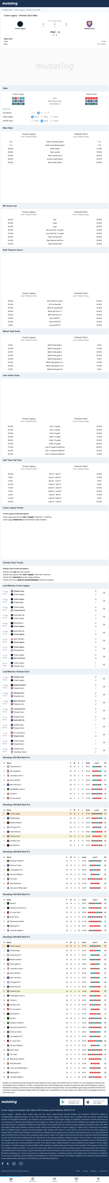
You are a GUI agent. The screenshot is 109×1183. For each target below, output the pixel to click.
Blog (76, 1181)
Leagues (54, 1181)
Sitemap (93, 1171)
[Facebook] (4, 1163)
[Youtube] (22, 1163)
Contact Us (103, 1171)
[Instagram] (16, 1163)
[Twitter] (10, 1163)
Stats (10, 1181)
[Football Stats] (10, 4)
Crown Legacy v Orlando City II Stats (27, 10)
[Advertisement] (54, 66)
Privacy (85, 1171)
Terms (78, 1171)
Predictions (32, 1181)
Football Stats (7, 10)
